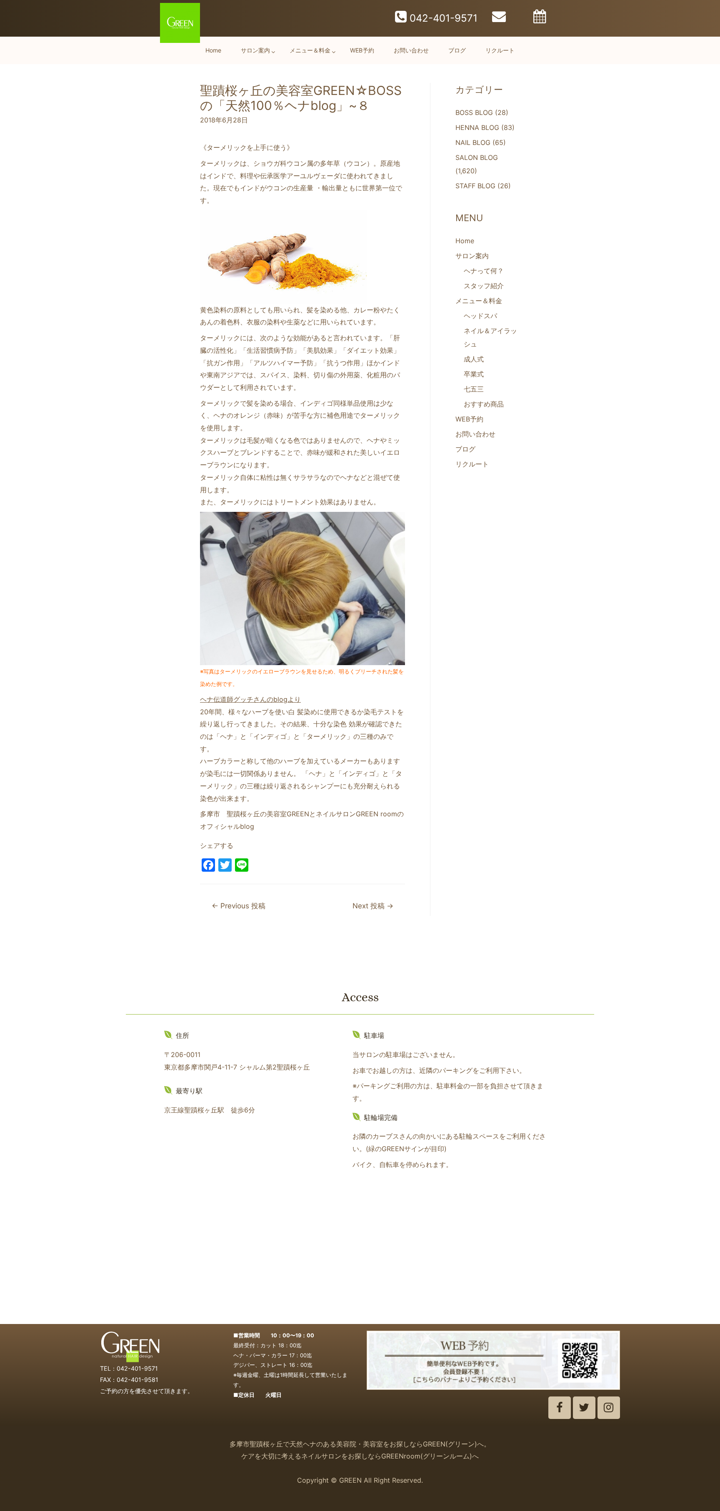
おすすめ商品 (484, 404)
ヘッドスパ (480, 316)
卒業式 (474, 374)
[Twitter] (584, 1407)
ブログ (457, 50)
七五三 (474, 389)
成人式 (474, 359)
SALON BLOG (476, 157)
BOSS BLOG (474, 112)
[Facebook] (559, 1407)
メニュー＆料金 (310, 50)
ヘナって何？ (484, 271)
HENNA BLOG (477, 127)
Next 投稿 (372, 905)
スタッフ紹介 (484, 286)
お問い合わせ (411, 50)
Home (213, 50)
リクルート (500, 50)
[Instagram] (609, 1407)
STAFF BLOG (475, 186)
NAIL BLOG (472, 142)
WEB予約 (362, 50)
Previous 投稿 (238, 905)
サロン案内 (255, 50)
